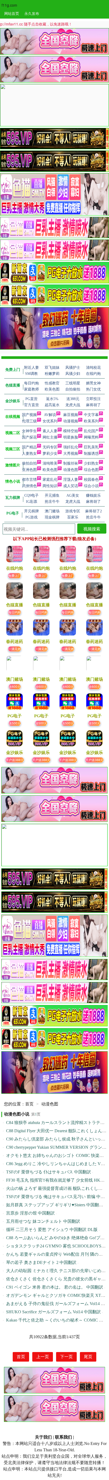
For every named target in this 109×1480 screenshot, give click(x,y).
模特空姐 (70, 431)
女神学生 (29, 431)
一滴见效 (14, 648)
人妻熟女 (29, 454)
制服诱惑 (91, 454)
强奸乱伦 (70, 447)
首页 (29, 1104)
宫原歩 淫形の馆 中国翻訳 (30, 1213)
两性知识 (50, 486)
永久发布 (31, 13)
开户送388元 (15, 759)
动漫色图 (70, 470)
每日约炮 (14, 612)
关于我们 (43, 1437)
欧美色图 (50, 470)
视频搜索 (91, 529)
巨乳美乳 (91, 447)
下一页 (66, 1356)
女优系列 (50, 421)
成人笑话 (70, 486)
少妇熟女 (91, 463)
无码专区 (50, 447)
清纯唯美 (50, 463)
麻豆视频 (70, 415)
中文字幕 (91, 415)
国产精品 (29, 447)
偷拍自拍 (29, 463)
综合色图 (91, 470)
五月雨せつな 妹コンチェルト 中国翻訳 (43, 1221)
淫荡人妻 (70, 480)
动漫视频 (70, 421)
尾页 (88, 1356)
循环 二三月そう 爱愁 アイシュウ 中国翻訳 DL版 (52, 1229)
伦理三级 (29, 421)
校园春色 (91, 480)
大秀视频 (70, 454)
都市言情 (29, 480)
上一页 (42, 1356)
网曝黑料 (91, 437)
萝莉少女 (50, 454)
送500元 (15, 723)
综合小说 (91, 486)
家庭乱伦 (50, 480)
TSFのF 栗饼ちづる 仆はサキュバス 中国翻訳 (48, 1172)
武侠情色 (29, 486)
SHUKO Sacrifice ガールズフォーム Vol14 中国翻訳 (53, 1312)
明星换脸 (70, 437)
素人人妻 (50, 431)
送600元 (15, 686)
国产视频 (29, 415)
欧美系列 (91, 421)
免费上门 (14, 575)
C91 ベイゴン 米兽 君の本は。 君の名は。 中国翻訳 (54, 1287)
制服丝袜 (70, 463)
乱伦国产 (91, 431)
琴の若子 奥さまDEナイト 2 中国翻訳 (41, 1262)
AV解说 (50, 415)
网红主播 (50, 437)
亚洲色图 (29, 470)
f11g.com (9, 5)
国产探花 (29, 437)
